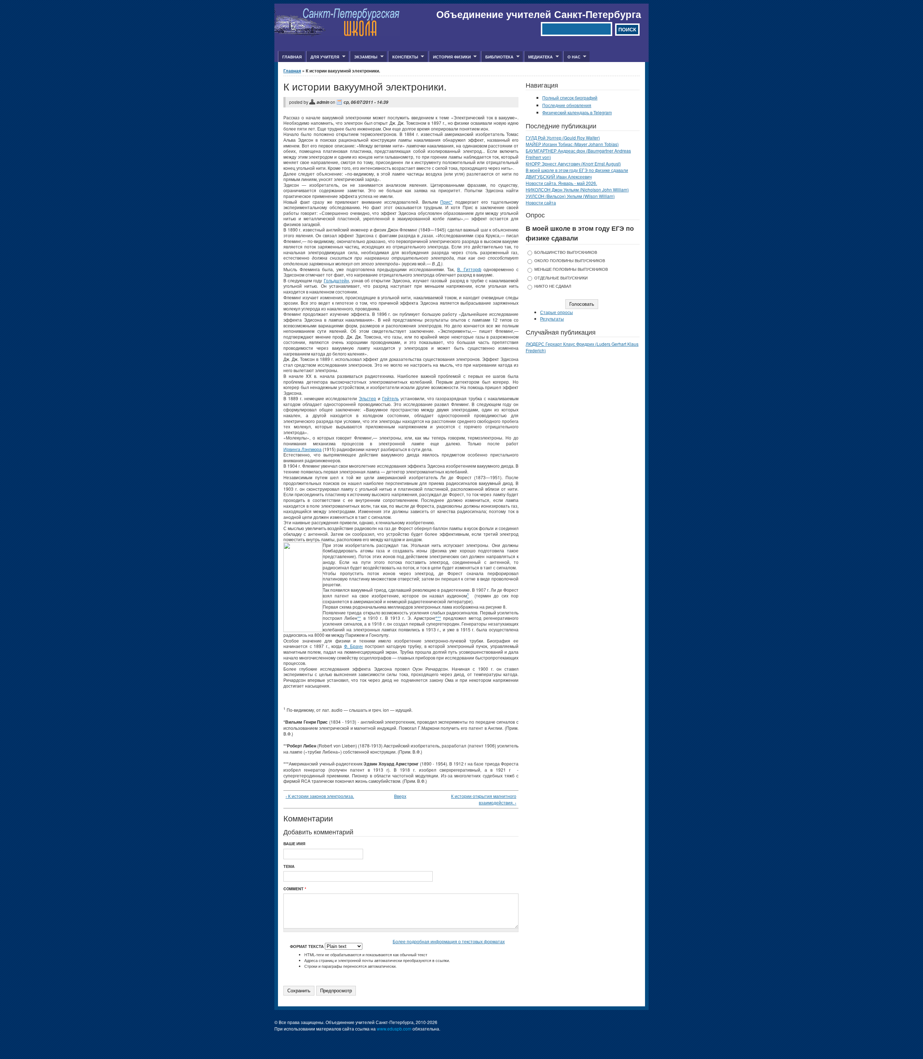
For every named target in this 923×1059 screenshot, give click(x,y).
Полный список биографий (569, 97)
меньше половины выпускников (571, 269)
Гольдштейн (336, 280)
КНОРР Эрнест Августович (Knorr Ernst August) (573, 163)
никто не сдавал (552, 286)
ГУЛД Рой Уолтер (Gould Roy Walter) (563, 137)
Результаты (552, 319)
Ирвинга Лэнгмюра (302, 449)
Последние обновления (566, 105)
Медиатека (538, 57)
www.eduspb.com (394, 1028)
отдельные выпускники (561, 278)
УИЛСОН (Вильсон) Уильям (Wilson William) (570, 196)
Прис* (446, 202)
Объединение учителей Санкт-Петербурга (538, 14)
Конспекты (403, 57)
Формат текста (307, 946)
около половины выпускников (569, 260)
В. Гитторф (469, 269)
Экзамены (363, 57)
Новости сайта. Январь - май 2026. (561, 183)
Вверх (398, 796)
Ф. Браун (353, 646)
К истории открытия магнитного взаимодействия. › (483, 799)
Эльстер (367, 398)
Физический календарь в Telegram (577, 112)
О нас (571, 57)
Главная (292, 56)
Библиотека (497, 57)
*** (438, 618)
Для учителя (322, 57)
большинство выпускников (565, 252)
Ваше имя (294, 843)
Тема (289, 866)
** (359, 618)
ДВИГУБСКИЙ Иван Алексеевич (559, 176)
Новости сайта (541, 202)
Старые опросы (556, 312)
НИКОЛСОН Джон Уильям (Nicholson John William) (577, 189)
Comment (294, 888)
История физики (450, 57)
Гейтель (390, 398)
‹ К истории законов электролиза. (320, 796)
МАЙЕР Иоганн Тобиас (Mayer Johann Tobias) (572, 144)
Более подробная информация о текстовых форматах (449, 941)
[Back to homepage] (337, 34)
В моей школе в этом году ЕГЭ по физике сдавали (577, 170)
